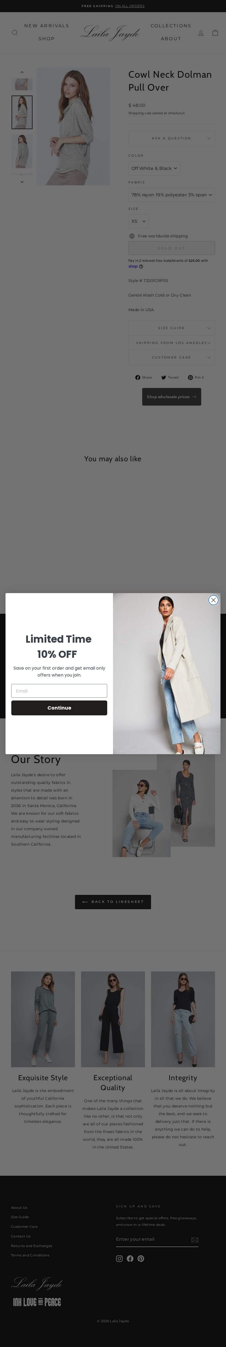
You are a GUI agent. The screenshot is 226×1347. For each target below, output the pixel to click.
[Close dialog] (213, 600)
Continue (59, 707)
